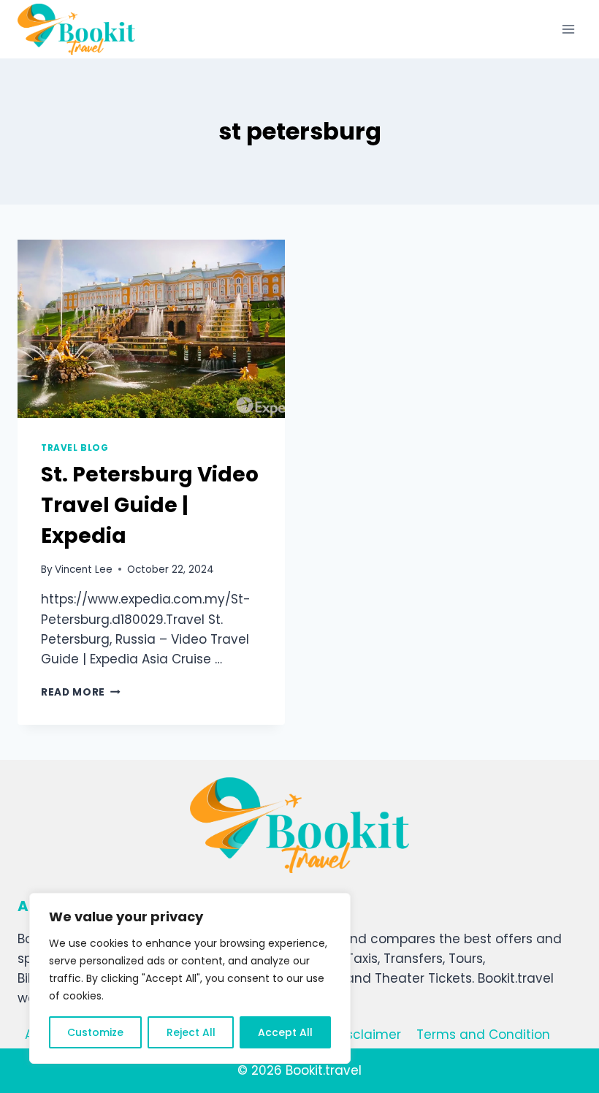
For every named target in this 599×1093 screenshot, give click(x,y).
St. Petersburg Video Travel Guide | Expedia (150, 505)
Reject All (191, 1032)
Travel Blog (75, 448)
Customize (95, 1032)
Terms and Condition (483, 1034)
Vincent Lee (83, 569)
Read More (81, 692)
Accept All (285, 1032)
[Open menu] (567, 29)
